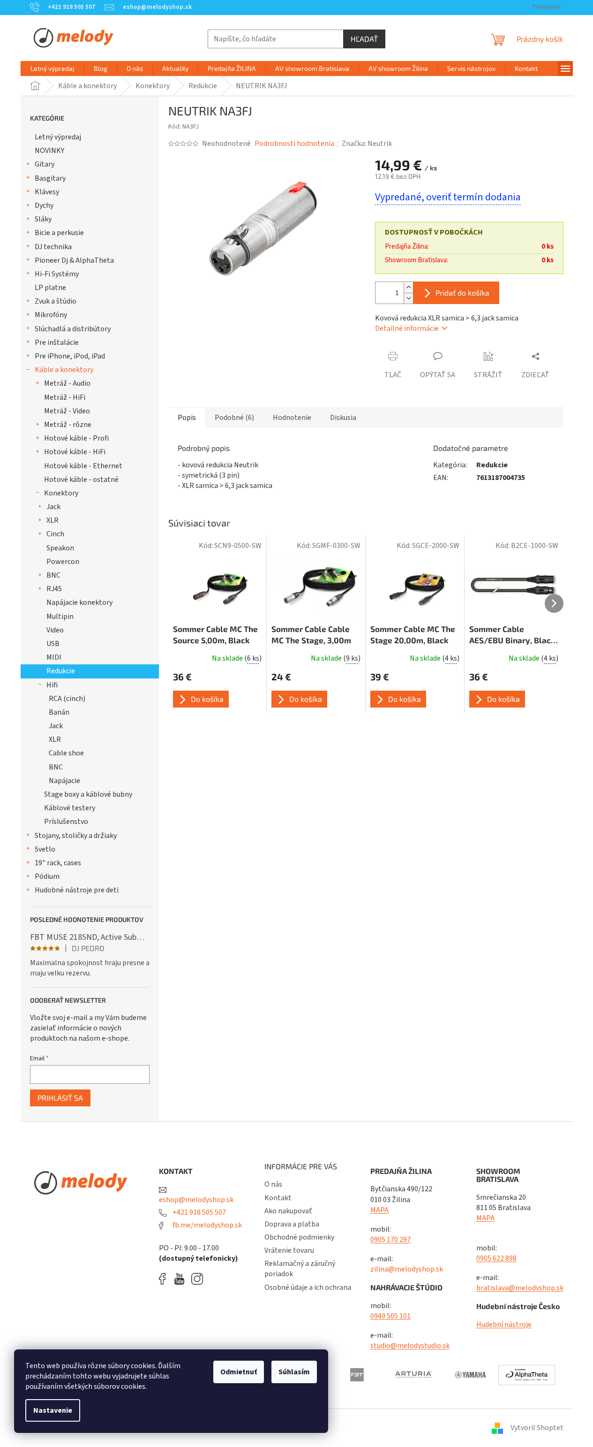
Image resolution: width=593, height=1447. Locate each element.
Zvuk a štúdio (55, 301)
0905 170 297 (390, 1239)
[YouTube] (181, 1279)
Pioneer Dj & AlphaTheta (74, 260)
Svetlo (45, 849)
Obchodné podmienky (299, 1237)
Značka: (367, 143)
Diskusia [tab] (343, 417)
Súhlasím (294, 1372)
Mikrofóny (51, 315)
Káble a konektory (64, 370)
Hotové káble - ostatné (81, 479)
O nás (273, 1184)
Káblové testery (69, 808)
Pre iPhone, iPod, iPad (70, 356)
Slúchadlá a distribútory (73, 329)
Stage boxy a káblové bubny (88, 794)
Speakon (60, 548)
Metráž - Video (67, 411)
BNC (53, 575)
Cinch (55, 534)
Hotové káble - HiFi (74, 452)
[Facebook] (165, 1279)
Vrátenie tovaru (289, 1250)
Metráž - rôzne (67, 424)
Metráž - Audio (67, 383)
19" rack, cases (58, 863)
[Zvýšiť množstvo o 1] (408, 287)
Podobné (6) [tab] (234, 417)
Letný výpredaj (58, 137)
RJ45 (54, 589)
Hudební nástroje (504, 1324)
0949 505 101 (390, 1316)
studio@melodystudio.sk (410, 1345)
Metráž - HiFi (64, 397)
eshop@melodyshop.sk (196, 1199)
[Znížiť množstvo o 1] (408, 298)
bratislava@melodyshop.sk (519, 1288)
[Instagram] (197, 1279)
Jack (53, 507)
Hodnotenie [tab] (292, 417)
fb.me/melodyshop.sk (206, 1225)
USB (53, 644)
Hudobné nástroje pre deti (77, 890)
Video (55, 630)
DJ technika (53, 247)
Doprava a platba (291, 1224)
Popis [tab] (187, 417)
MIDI (53, 657)
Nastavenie (52, 1410)
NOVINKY (49, 150)
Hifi (52, 685)
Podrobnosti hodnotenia (294, 143)
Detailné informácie (407, 328)
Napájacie (64, 781)
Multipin (60, 616)
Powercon (62, 561)
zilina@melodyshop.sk (406, 1269)
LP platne (50, 287)
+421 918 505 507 (198, 1212)
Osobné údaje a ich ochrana (307, 1287)
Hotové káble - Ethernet (83, 466)
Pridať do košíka (462, 292)
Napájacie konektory (79, 602)
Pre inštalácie (57, 342)
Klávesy (47, 192)
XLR (52, 520)
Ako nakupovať (288, 1211)
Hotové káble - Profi (76, 438)
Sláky (43, 219)
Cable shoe (66, 753)
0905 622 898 (496, 1258)
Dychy (44, 205)
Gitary (44, 164)
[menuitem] (52, 68)
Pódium (47, 876)
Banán (59, 712)
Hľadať (364, 38)
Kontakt (278, 1198)
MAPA (379, 1210)
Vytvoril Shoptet (536, 1428)
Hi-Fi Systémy (57, 274)
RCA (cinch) (67, 698)
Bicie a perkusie (59, 233)
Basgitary (50, 178)
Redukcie (60, 671)
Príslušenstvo (66, 821)
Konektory (61, 493)
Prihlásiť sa (60, 1097)
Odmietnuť (238, 1372)
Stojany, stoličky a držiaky (76, 835)
